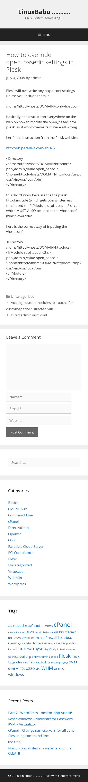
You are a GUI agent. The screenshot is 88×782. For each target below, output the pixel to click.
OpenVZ (14, 534)
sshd (11, 669)
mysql (38, 648)
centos (48, 626)
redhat (28, 662)
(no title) (14, 741)
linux (21, 648)
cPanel (13, 521)
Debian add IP (50, 632)
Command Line (20, 515)
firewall (51, 637)
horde (37, 643)
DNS (11, 638)
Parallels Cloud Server (26, 546)
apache (21, 625)
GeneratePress (69, 776)
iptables (71, 643)
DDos (29, 631)
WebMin (15, 577)
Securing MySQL (59, 662)
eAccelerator (22, 638)
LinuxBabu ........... (44, 12)
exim (35, 637)
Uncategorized (23, 296)
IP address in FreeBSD (53, 643)
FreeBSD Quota (16, 643)
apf (30, 625)
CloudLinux (17, 509)
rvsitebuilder (42, 662)
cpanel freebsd (16, 632)
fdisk (42, 638)
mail (29, 649)
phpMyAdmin (40, 657)
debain (38, 632)
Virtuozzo (16, 571)
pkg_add (53, 656)
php (28, 656)
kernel (11, 649)
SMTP (73, 662)
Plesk (12, 559)
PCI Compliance (20, 552)
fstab (29, 643)
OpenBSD (13, 656)
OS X (12, 540)
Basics (13, 502)
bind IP (39, 626)
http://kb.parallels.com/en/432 (31, 148)
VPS (38, 669)
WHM (47, 668)
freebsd (65, 637)
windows (16, 674)
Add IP (11, 626)
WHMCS (59, 669)
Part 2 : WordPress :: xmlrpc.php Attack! (40, 712)
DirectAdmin (18, 527)
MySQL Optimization (56, 649)
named (72, 649)
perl (22, 656)
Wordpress (17, 584)
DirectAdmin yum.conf (29, 315)
